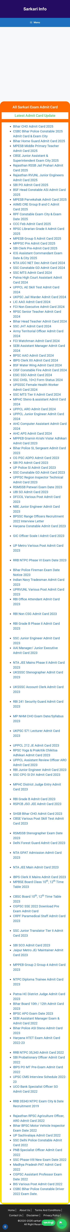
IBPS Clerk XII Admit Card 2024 (35, 360)
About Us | (26, 1210)
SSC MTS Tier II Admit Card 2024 (37, 394)
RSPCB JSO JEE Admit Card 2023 (37, 804)
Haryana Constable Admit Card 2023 (39, 526)
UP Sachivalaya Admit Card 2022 (37, 1135)
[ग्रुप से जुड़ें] (62, 1224)
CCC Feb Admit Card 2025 (32, 224)
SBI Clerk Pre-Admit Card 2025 (35, 248)
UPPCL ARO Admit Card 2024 (34, 409)
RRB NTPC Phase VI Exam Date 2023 (39, 560)
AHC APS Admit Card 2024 (32, 433)
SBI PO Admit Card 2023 (30, 463)
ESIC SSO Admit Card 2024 (32, 375)
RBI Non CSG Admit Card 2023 (35, 614)
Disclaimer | (33, 1215)
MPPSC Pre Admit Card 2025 (34, 243)
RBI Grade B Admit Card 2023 (34, 799)
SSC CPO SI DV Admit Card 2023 (37, 775)
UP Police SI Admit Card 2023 (34, 468)
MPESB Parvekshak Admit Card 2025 (40, 199)
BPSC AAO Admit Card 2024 (33, 355)
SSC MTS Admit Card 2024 (32, 273)
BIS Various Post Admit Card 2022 (37, 1184)
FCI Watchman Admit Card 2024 (36, 341)
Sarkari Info (35, 8)
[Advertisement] (35, 63)
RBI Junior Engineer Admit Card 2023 (39, 770)
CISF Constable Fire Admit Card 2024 (40, 370)
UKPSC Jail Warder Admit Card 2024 (39, 297)
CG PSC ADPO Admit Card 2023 (36, 458)
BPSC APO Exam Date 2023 (33, 1013)
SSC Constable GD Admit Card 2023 (39, 472)
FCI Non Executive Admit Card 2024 (38, 307)
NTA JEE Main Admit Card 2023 (36, 867)
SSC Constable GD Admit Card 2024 (39, 268)
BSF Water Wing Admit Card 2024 (37, 365)
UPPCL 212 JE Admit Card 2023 (36, 745)
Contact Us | (16, 1215)
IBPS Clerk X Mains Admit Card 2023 (39, 877)
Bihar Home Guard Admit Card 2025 (39, 141)
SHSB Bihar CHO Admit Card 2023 (37, 814)
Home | (12, 1210)
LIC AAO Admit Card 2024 (31, 302)
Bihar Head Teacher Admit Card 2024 (40, 321)
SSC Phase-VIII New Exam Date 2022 (39, 1160)
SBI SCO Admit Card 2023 (31, 945)
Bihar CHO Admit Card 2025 (33, 126)
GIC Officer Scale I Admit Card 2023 (38, 536)
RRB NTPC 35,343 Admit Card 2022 (38, 1052)
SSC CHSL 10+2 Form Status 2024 (38, 380)
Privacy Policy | (52, 1215)
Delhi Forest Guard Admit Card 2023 (39, 843)
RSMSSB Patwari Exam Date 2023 (37, 487)
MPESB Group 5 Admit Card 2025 (37, 238)
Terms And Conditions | (48, 1210)
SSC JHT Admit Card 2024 (32, 326)
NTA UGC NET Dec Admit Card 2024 (39, 263)
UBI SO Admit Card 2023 (30, 492)
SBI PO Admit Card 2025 (30, 185)
